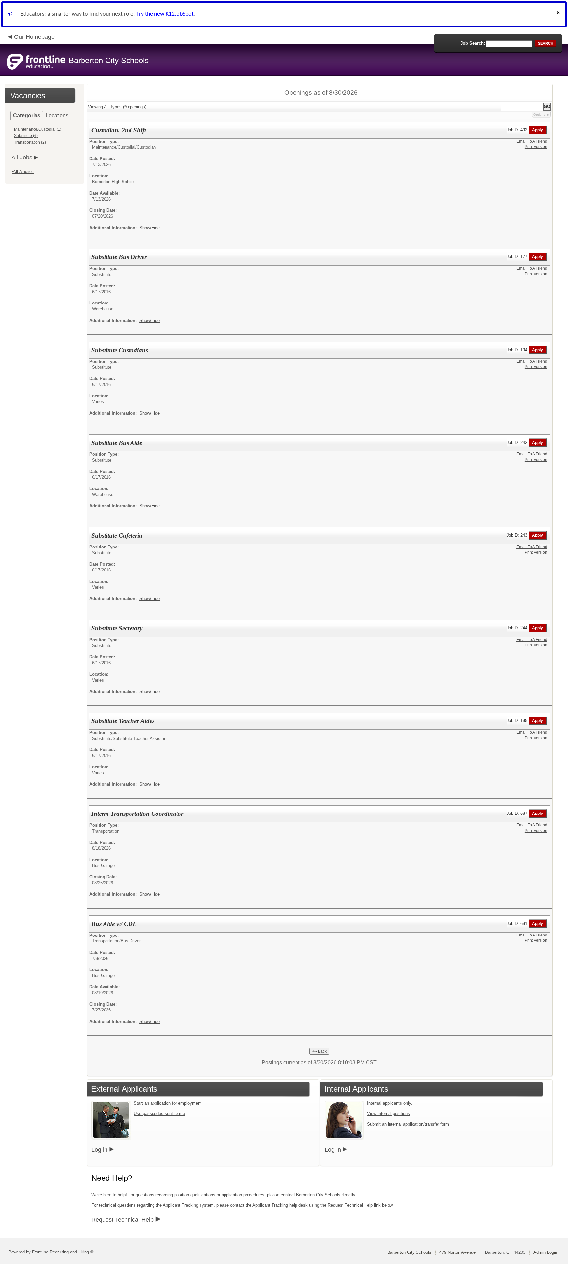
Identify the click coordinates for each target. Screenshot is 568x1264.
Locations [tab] (57, 115)
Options (539, 114)
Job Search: (473, 43)
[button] (559, 14)
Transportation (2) (30, 142)
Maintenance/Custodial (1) (37, 129)
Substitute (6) (26, 136)
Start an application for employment (167, 1103)
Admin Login (545, 1252)
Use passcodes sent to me (159, 1113)
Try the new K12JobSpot (165, 14)
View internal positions (388, 1113)
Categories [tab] (26, 115)
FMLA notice (23, 171)
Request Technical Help (122, 1220)
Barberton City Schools (409, 1252)
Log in (99, 1150)
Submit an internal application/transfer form (408, 1124)
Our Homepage (34, 37)
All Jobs (22, 157)
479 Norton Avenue (458, 1252)
